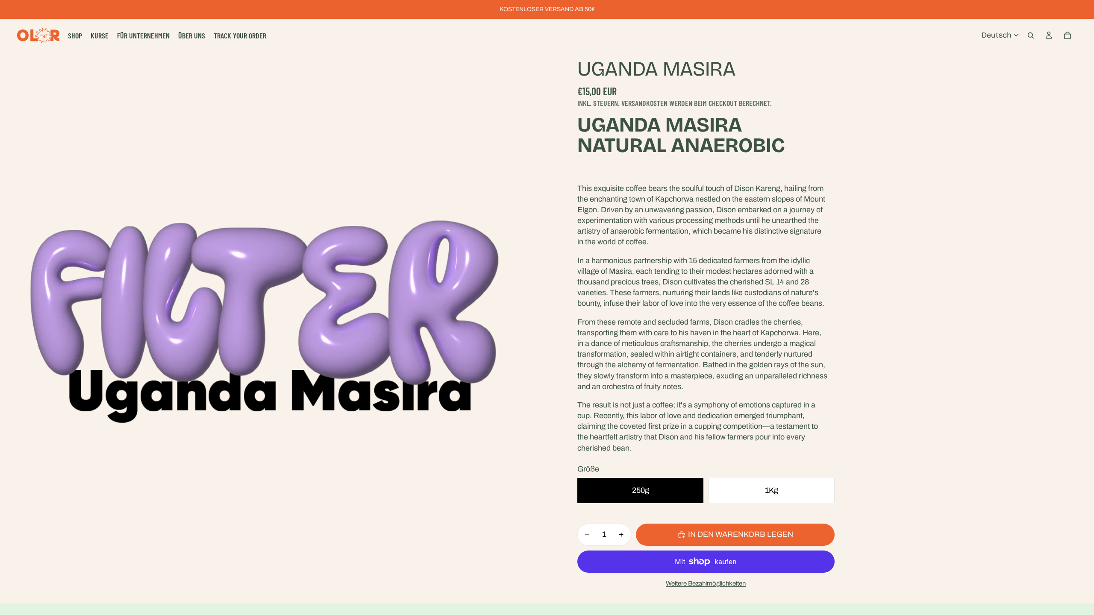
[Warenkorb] (1067, 35)
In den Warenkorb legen (740, 534)
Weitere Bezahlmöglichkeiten (706, 583)
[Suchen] (1030, 35)
